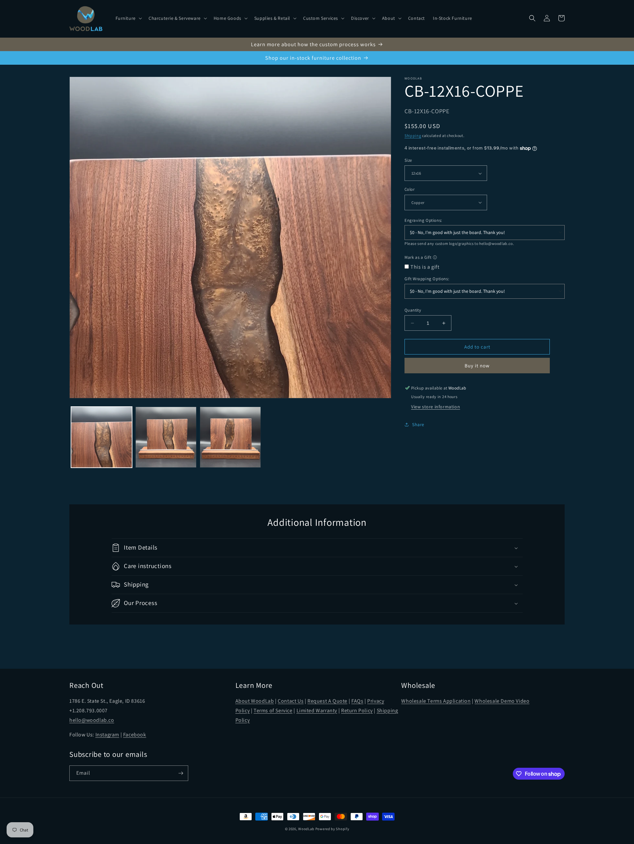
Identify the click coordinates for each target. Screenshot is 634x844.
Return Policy (357, 710)
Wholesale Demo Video (502, 700)
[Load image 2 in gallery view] (165, 437)
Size (408, 160)
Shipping (413, 135)
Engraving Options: (423, 220)
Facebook (134, 734)
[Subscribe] (180, 773)
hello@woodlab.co (496, 243)
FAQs (357, 700)
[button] (128, 18)
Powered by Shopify (332, 829)
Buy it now (477, 365)
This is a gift (424, 266)
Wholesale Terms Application (436, 700)
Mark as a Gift (418, 257)
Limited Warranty (317, 710)
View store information (435, 407)
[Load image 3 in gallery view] (230, 437)
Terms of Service (273, 710)
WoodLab (306, 829)
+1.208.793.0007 (88, 710)
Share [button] (418, 424)
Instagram (107, 734)
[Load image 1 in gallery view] (101, 437)
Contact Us (290, 700)
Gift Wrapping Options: (427, 279)
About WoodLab (254, 700)
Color (409, 189)
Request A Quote (327, 700)
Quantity (413, 310)
